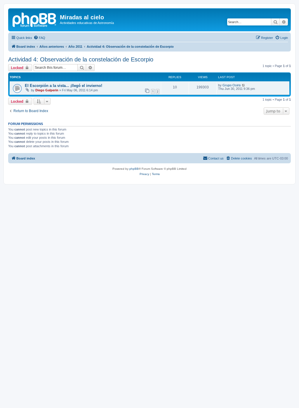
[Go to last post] (244, 85)
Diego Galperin (46, 90)
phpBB (134, 168)
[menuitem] (39, 37)
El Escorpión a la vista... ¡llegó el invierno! (63, 85)
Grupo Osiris (231, 85)
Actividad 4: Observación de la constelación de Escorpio (80, 59)
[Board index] (35, 19)
